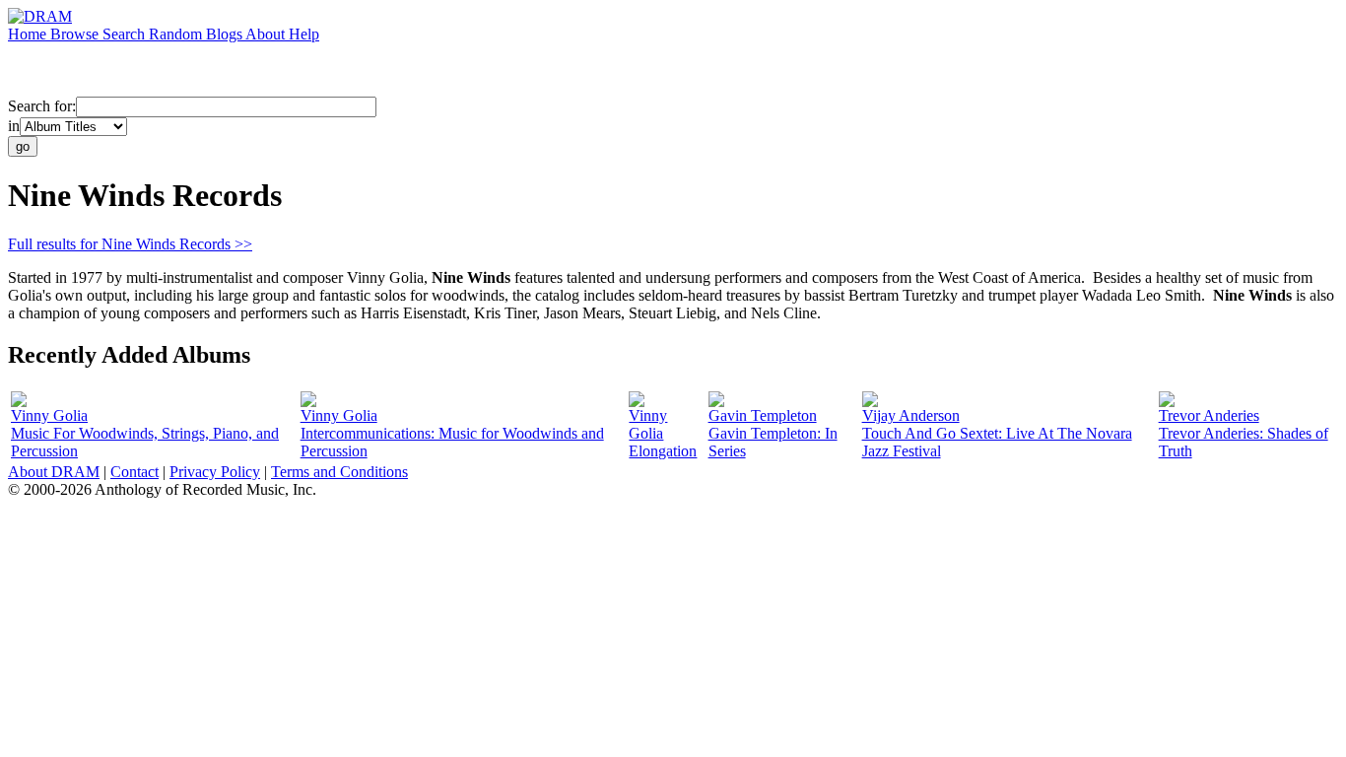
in (14, 125)
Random (177, 34)
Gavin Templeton (762, 415)
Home (29, 34)
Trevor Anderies (1209, 415)
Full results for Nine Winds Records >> (130, 244)
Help (304, 34)
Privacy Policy (214, 471)
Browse (76, 34)
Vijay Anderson (911, 415)
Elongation (663, 451)
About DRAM (54, 471)
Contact (134, 471)
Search (125, 34)
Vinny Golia (49, 415)
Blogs (225, 34)
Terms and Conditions (339, 471)
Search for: (42, 106)
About (267, 34)
